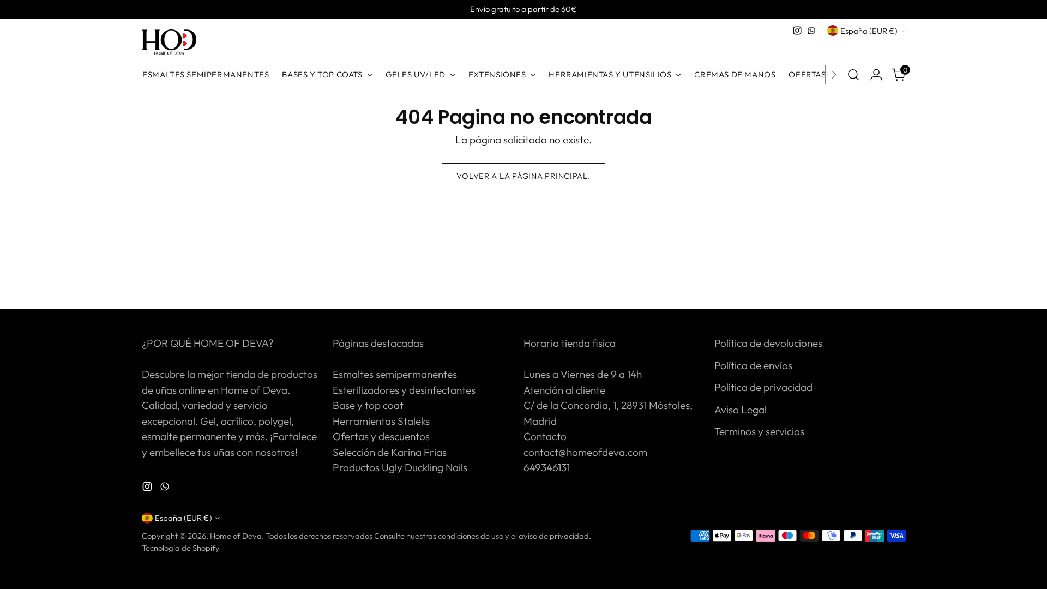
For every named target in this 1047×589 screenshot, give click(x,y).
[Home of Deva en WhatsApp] (811, 30)
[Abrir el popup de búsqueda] (853, 75)
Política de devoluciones (768, 343)
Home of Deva (236, 536)
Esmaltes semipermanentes (395, 374)
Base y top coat (368, 405)
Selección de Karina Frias (390, 452)
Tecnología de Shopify (181, 548)
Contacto (545, 436)
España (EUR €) (869, 31)
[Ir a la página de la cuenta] (876, 75)
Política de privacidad (763, 387)
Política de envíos (753, 365)
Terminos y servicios (759, 431)
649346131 (547, 467)
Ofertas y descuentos (381, 436)
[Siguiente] (834, 74)
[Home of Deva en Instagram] (797, 30)
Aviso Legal (740, 409)
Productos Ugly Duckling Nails (400, 467)
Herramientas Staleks (381, 421)
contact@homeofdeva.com (585, 452)
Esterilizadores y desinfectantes (404, 389)
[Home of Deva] (169, 42)
